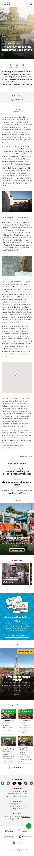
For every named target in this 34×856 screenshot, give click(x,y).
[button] (17, 374)
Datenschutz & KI (15, 791)
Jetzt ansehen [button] (17, 550)
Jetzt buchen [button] (17, 695)
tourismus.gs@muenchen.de (17, 806)
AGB (7, 791)
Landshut (23, 168)
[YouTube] (8, 783)
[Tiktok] (20, 783)
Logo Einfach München (9, 830)
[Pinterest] (25, 783)
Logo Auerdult (17, 842)
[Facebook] (2, 783)
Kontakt (25, 794)
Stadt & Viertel (18, 560)
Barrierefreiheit (11, 796)
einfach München (6, 3)
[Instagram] (14, 783)
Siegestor (8, 225)
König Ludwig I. (14, 178)
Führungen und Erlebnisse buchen (18, 705)
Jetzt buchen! (18, 645)
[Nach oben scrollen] (28, 826)
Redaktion (18, 794)
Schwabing (5, 443)
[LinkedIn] (31, 783)
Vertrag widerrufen (17, 809)
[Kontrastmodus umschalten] (27, 3)
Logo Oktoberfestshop (9, 836)
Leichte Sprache (22, 796)
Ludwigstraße (20, 222)
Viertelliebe (18, 500)
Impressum (10, 794)
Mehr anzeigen (17, 767)
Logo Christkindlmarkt (25, 836)
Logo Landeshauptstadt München (25, 830)
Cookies (25, 791)
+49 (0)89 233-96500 (17, 804)
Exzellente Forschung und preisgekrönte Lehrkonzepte (17, 472)
